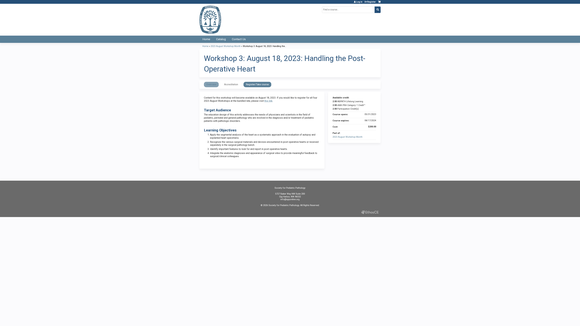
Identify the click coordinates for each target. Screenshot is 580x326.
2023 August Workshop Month (226, 46)
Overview (211, 84)
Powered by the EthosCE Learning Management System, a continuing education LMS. (370, 212)
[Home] (210, 20)
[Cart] (379, 3)
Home (206, 39)
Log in (359, 2)
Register (371, 2)
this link (268, 100)
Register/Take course (257, 84)
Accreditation (231, 84)
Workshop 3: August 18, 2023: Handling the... (264, 46)
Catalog (221, 39)
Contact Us (239, 39)
